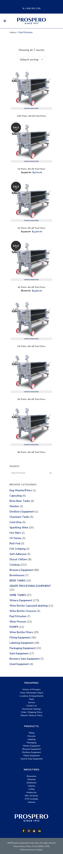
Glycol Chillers (19, 559)
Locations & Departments (31, 696)
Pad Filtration (18, 616)
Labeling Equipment (22, 643)
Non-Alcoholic (31, 795)
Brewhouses (17, 575)
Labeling (31, 739)
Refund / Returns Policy (31, 715)
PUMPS (14, 627)
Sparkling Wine (19, 527)
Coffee (31, 789)
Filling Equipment (20, 637)
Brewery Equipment (22, 570)
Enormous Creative (34, 850)
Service (31, 702)
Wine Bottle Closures (23, 611)
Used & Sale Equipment (32, 758)
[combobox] (31, 59)
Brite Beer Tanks (20, 501)
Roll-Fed (15, 543)
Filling (31, 732)
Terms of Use (31, 846)
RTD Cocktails (31, 799)
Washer (14, 506)
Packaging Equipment (23, 648)
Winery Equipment (21, 600)
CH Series (15, 538)
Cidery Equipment (31, 755)
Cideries (31, 786)
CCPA (47, 846)
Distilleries (31, 782)
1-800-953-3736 (32, 8)
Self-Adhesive (18, 554)
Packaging (31, 742)
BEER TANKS (17, 580)
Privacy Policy (19, 846)
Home (13, 32)
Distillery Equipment (22, 511)
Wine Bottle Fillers (21, 632)
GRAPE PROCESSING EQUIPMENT (30, 586)
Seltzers (31, 802)
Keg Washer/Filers (21, 490)
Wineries (31, 779)
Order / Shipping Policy (31, 712)
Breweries (31, 776)
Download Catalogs (31, 709)
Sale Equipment (19, 653)
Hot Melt (15, 533)
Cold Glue (16, 522)
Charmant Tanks (19, 517)
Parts (31, 699)
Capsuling (16, 495)
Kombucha (31, 792)
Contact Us (31, 705)
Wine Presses (18, 621)
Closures (31, 736)
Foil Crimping (17, 549)
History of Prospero (32, 689)
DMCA (41, 846)
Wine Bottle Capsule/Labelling (29, 605)
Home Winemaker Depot (31, 692)
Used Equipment (19, 664)
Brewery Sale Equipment (25, 659)
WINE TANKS (18, 595)
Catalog (14, 564)
